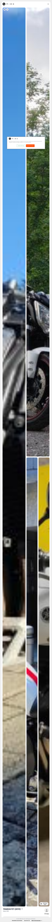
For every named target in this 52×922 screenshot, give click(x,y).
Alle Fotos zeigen (45, 904)
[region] (26, 143)
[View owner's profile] (46, 910)
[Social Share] (7, 10)
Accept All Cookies (30, 145)
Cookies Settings (21, 145)
